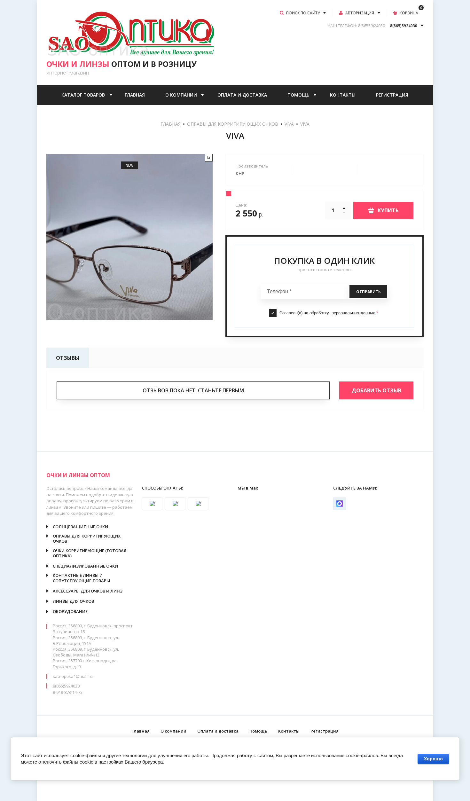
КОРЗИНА (411, 12)
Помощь (298, 95)
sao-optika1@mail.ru (73, 676)
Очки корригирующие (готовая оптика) (89, 553)
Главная (135, 95)
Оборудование (70, 611)
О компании (181, 95)
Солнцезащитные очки (80, 526)
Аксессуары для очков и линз (87, 590)
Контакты (343, 95)
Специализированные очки (85, 566)
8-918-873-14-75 (67, 692)
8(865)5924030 (66, 686)
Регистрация (392, 95)
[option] (129, 237)
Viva (289, 124)
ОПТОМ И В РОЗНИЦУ (121, 64)
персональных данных (353, 312)
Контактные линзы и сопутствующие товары (81, 578)
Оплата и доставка (242, 95)
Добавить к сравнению (209, 157)
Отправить (368, 291)
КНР (240, 173)
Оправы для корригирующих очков (232, 124)
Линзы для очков (73, 601)
